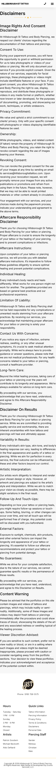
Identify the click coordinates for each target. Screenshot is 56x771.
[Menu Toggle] (52, 3)
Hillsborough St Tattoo (15, 3)
